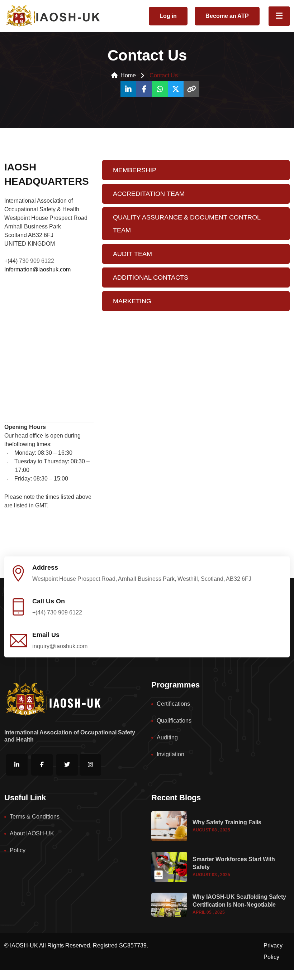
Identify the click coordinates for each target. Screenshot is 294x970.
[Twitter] (176, 89)
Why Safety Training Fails (227, 822)
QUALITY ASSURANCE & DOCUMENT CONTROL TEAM (187, 224)
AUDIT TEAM (132, 253)
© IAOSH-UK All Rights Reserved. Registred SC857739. (76, 945)
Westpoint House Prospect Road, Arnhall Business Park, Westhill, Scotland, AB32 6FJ (141, 579)
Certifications (173, 704)
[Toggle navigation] (279, 16)
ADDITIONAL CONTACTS (150, 277)
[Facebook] (144, 89)
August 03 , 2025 (211, 874)
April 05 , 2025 (209, 912)
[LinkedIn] (128, 89)
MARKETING (132, 301)
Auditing (167, 737)
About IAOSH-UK (32, 833)
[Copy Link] (191, 89)
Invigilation (170, 754)
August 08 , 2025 (211, 830)
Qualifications (174, 721)
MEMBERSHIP (134, 170)
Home (128, 75)
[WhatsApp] (160, 89)
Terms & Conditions (35, 817)
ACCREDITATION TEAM (149, 193)
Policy (17, 850)
